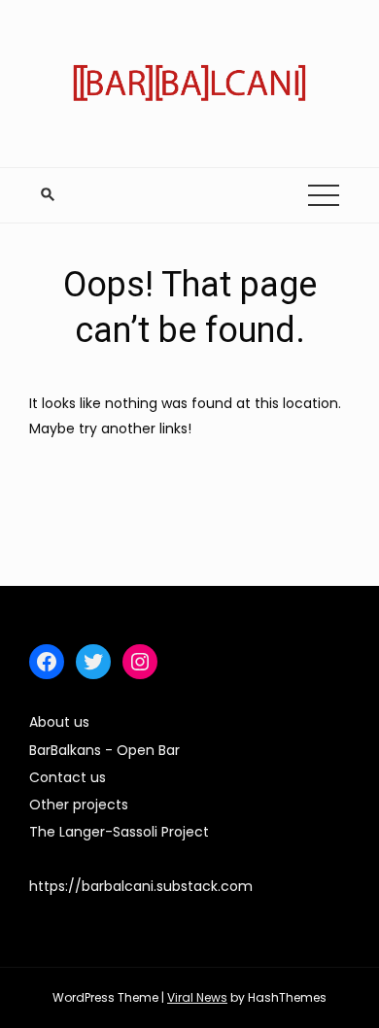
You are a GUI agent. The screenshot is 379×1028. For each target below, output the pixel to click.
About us (59, 722)
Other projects (78, 804)
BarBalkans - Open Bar (104, 750)
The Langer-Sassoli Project (119, 831)
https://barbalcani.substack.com (141, 886)
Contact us (67, 777)
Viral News (197, 997)
